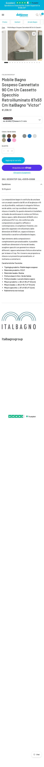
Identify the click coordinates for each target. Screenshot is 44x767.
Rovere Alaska (35, 136)
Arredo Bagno (32, 22)
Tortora (4, 140)
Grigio (24, 136)
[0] (40, 15)
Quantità (5, 146)
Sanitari (17, 22)
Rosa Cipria (14, 140)
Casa (3, 27)
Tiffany (30, 136)
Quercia (14, 136)
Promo (4, 22)
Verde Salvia (4, 136)
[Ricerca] (37, 15)
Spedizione (6, 184)
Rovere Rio (9, 136)
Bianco (19, 136)
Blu (9, 140)
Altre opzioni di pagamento (22, 172)
